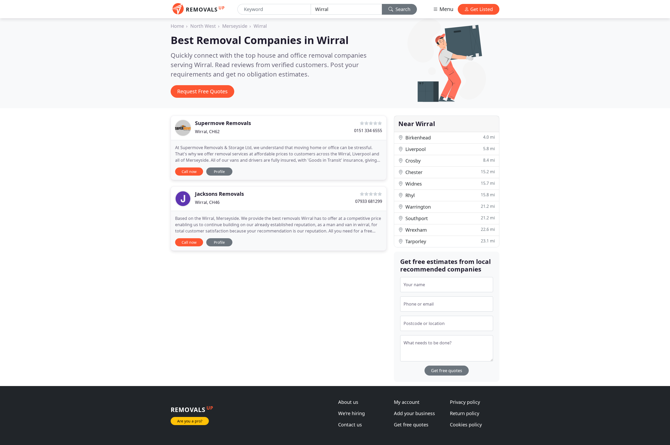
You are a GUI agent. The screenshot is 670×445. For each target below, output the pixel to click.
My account (407, 402)
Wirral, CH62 (207, 131)
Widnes (449, 183)
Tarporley (449, 241)
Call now (189, 171)
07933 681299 (368, 201)
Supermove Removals (223, 123)
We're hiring (351, 413)
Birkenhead (449, 137)
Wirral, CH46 (207, 202)
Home (177, 26)
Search (402, 9)
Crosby (449, 160)
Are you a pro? (189, 421)
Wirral (260, 26)
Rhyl (449, 195)
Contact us (350, 424)
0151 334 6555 (368, 130)
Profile (219, 171)
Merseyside (234, 26)
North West (203, 26)
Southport (449, 218)
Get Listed (481, 9)
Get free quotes (446, 370)
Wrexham (449, 229)
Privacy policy (465, 402)
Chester (449, 172)
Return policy (464, 413)
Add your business (414, 413)
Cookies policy (466, 424)
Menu (445, 9)
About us (348, 402)
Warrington (449, 206)
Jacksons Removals (219, 193)
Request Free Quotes (202, 91)
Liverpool (449, 149)
